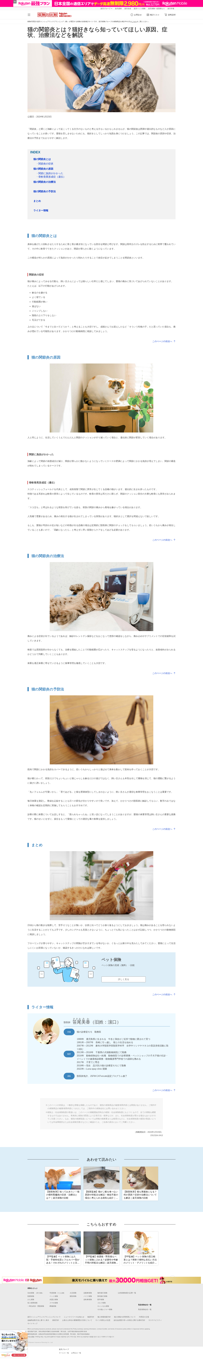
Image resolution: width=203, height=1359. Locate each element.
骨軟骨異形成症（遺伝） (51, 176)
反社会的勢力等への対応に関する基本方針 (129, 1320)
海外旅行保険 (102, 1293)
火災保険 (73, 1293)
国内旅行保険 (102, 1296)
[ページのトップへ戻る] (172, 1278)
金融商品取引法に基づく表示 (38, 1320)
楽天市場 (171, 9)
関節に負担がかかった (49, 173)
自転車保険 (88, 1299)
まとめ (37, 201)
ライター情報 (40, 210)
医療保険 (30, 1296)
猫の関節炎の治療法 (44, 182)
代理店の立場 (144, 1317)
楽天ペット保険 (139, 9)
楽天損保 (118, 9)
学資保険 (57, 1293)
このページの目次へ (162, 341)
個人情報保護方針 (104, 1317)
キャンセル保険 (103, 1306)
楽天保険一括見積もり (156, 9)
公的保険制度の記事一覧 (127, 1293)
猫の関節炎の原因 (43, 168)
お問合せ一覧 (76, 1353)
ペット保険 (54, 1296)
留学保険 (100, 1299)
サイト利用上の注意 (102, 1320)
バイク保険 (88, 1296)
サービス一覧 (64, 1353)
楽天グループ (105, 9)
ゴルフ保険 (101, 1303)
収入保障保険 (32, 1303)
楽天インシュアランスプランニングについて (44, 1317)
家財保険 (73, 1296)
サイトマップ (32, 1324)
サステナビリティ (155, 1320)
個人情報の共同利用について (125, 1317)
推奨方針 (55, 1320)
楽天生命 (127, 9)
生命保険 (35, 1293)
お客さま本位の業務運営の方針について (77, 1320)
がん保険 (30, 1299)
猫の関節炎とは (42, 159)
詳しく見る (123, 979)
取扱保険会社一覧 (144, 1309)
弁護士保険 (54, 1299)
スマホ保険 (54, 1303)
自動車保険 (88, 1293)
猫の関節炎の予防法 (44, 191)
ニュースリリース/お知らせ (74, 1317)
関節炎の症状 (44, 163)
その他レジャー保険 (104, 1309)
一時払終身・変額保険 (35, 1306)
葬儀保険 (53, 1306)
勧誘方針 (91, 1317)
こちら (134, 21)
